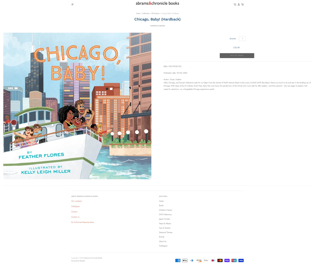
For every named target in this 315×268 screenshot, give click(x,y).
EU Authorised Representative (82, 222)
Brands (161, 236)
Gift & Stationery (165, 214)
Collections (146, 13)
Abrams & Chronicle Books (93, 258)
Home (138, 13)
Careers (74, 211)
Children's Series (165, 210)
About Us (162, 241)
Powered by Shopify (78, 261)
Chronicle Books (157, 26)
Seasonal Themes (165, 232)
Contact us (75, 217)
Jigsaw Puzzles (164, 219)
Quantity (233, 38)
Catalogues (75, 206)
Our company (76, 201)
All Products (155, 13)
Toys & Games (164, 228)
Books (161, 205)
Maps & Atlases (165, 223)
